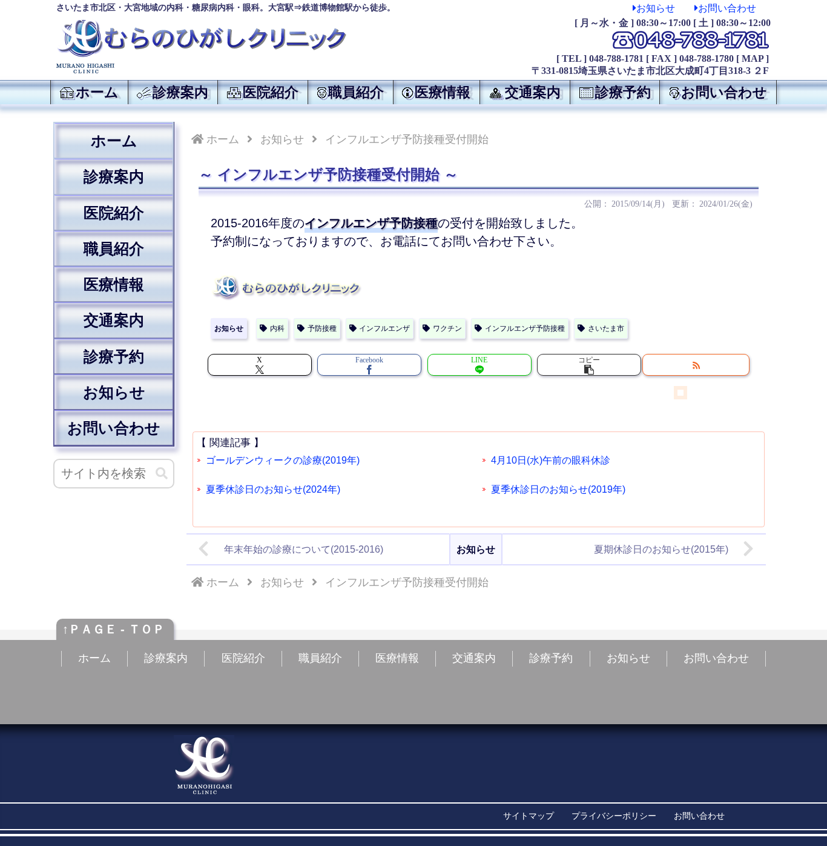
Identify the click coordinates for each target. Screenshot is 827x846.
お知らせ (655, 8)
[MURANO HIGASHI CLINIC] (225, 68)
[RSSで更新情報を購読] (696, 365)
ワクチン (447, 328)
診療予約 (114, 356)
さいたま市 (606, 328)
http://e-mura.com (617, 831)
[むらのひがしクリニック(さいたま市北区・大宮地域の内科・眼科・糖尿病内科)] (201, 38)
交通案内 (114, 319)
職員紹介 (114, 248)
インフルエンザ (384, 328)
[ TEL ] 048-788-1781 (600, 58)
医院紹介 (114, 212)
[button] (589, 365)
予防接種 (322, 328)
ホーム (114, 140)
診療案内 (114, 176)
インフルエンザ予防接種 (525, 328)
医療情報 (114, 284)
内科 (277, 328)
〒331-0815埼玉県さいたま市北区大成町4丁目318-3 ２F (650, 70)
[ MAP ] (752, 58)
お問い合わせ (727, 8)
